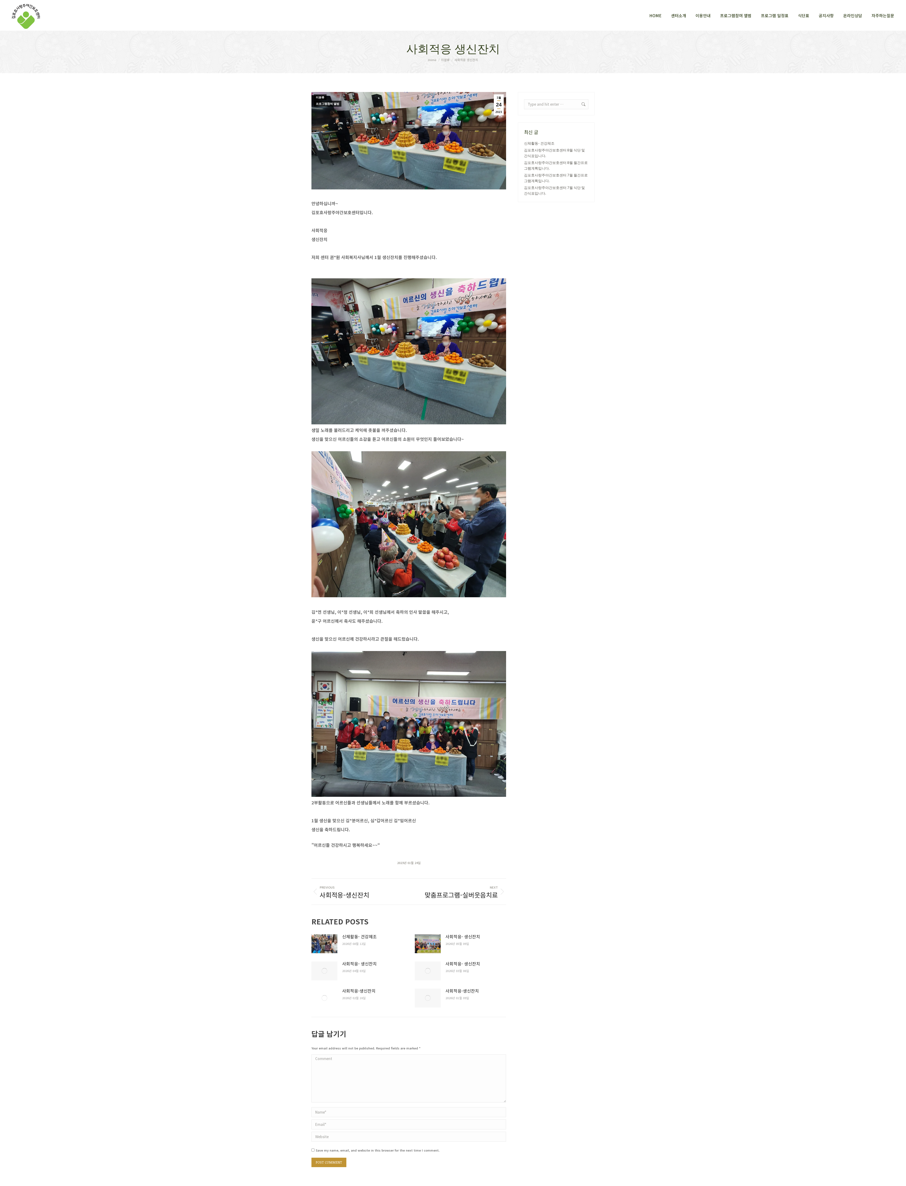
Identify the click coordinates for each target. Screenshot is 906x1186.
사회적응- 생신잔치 (462, 936)
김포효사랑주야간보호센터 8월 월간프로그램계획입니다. (556, 165)
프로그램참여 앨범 (327, 103)
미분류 (320, 97)
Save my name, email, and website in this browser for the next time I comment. (378, 1150)
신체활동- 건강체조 (359, 936)
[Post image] (324, 943)
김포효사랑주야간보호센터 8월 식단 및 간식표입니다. (554, 153)
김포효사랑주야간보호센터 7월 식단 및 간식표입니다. (554, 190)
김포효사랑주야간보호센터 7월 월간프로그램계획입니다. (556, 178)
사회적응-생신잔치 (359, 991)
